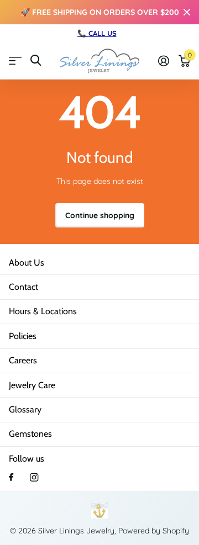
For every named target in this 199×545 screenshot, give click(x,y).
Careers (23, 360)
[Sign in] (163, 60)
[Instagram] (34, 477)
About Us (26, 262)
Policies (22, 336)
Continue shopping (99, 215)
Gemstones (30, 433)
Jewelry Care (32, 385)
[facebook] (11, 477)
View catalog (15, 60)
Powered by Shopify (153, 531)
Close (187, 12)
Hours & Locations (43, 311)
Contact (23, 287)
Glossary (25, 409)
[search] (35, 60)
